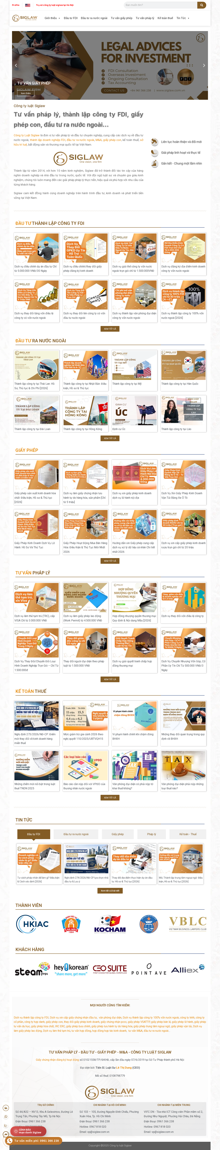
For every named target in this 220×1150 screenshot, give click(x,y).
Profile (15, 5)
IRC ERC (60, 1026)
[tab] (33, 834)
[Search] (201, 5)
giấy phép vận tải (181, 1026)
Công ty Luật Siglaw (27, 135)
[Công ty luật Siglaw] (25, 18)
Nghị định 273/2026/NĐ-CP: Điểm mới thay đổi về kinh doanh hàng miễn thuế (35, 739)
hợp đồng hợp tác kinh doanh (109, 1030)
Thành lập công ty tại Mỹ (127, 383)
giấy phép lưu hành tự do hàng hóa (111, 1026)
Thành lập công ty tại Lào (176, 429)
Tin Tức (181, 18)
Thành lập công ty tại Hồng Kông (82, 429)
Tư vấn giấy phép (121, 18)
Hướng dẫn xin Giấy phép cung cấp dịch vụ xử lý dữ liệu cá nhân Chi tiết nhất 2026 (133, 547)
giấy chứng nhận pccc (114, 1021)
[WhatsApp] (5, 1116)
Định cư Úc (118, 429)
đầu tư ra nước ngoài (80, 140)
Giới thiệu (51, 18)
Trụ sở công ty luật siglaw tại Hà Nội (55, 5)
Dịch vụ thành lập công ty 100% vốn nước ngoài (151, 1017)
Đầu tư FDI (71, 18)
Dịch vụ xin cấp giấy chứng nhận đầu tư (73, 1017)
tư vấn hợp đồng (81, 1030)
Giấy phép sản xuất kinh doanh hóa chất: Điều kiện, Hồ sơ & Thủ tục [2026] (35, 498)
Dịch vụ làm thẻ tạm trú (56, 1030)
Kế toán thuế (165, 18)
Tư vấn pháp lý (145, 18)
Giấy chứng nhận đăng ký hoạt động (57, 1059)
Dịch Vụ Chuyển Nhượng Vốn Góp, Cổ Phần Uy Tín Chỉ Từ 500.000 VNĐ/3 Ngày (183, 666)
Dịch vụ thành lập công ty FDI (31, 1017)
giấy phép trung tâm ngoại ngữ (152, 1026)
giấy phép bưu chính (78, 1026)
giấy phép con (112, 140)
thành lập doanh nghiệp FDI (47, 140)
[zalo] (5, 1125)
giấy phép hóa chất (42, 1026)
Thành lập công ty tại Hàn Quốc (179, 383)
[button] (16, 65)
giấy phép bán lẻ (161, 1021)
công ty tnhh (187, 1017)
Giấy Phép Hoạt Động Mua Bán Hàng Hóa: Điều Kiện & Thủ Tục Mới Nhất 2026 (85, 547)
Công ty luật (116, 1145)
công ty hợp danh (34, 1021)
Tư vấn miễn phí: (36, 1140)
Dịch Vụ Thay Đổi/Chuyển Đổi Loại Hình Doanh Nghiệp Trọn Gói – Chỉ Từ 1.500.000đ (36, 666)
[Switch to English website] (27, 5)
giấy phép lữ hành (182, 1021)
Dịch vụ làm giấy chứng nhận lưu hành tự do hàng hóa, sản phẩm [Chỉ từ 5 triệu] (84, 498)
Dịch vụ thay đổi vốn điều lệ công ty (182, 616)
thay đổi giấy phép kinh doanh (82, 1021)
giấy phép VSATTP (139, 1021)
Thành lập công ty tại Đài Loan (32, 429)
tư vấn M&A (135, 1030)
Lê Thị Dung (124, 1067)
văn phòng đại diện (110, 1017)
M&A (99, 140)
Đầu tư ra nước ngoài (94, 18)
